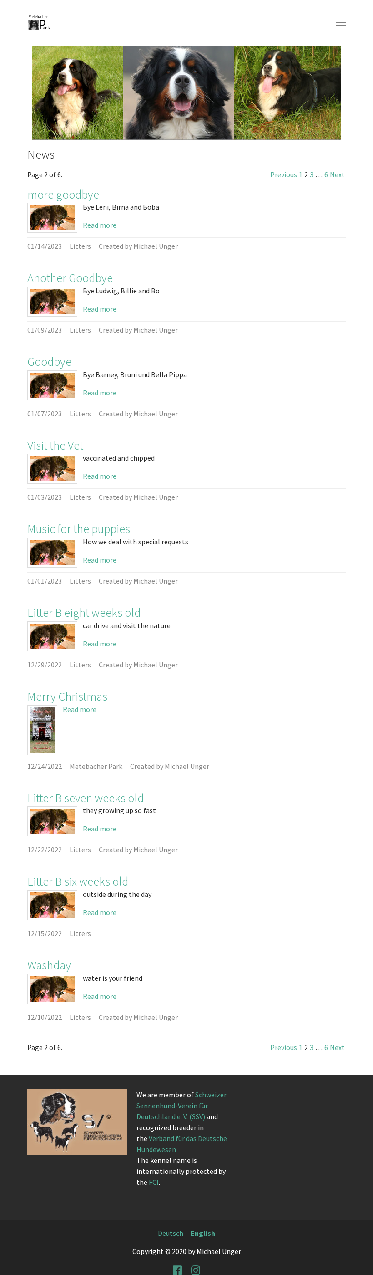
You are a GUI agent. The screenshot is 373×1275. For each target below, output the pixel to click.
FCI (154, 1182)
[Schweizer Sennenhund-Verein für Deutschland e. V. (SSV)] (77, 1122)
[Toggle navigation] (341, 23)
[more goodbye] (52, 218)
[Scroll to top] (357, 1259)
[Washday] (52, 989)
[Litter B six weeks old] (52, 905)
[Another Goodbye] (52, 302)
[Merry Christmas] (42, 730)
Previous (283, 174)
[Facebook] (177, 1269)
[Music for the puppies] (52, 553)
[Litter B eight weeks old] (52, 636)
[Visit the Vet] (52, 469)
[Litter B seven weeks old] (52, 821)
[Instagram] (195, 1269)
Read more (99, 225)
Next (337, 174)
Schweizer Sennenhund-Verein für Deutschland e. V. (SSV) (181, 1105)
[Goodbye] (52, 385)
